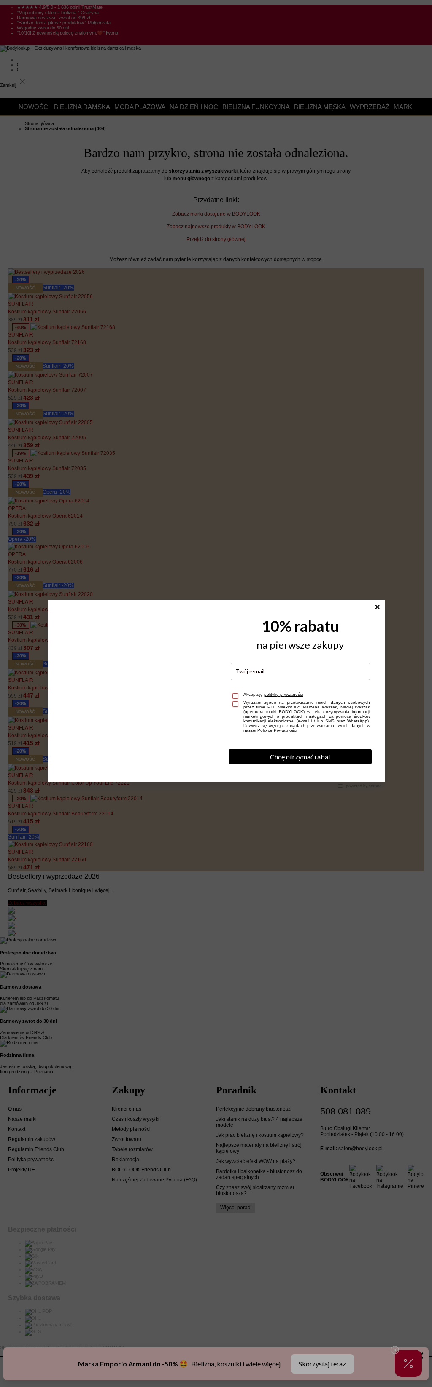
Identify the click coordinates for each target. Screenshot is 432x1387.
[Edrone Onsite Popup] (216, 693)
